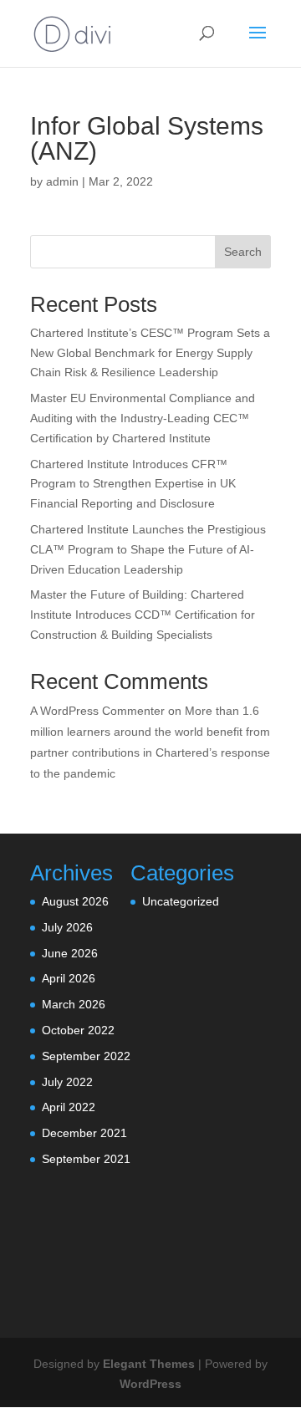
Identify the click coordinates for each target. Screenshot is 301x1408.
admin (62, 181)
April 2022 (68, 1107)
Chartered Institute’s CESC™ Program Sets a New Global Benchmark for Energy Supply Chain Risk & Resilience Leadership (150, 353)
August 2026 (75, 901)
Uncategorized (180, 901)
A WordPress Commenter (97, 710)
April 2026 (68, 978)
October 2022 (78, 1030)
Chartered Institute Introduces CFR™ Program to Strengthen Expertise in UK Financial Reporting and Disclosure (133, 484)
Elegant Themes (149, 1363)
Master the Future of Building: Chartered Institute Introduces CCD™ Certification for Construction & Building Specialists (142, 614)
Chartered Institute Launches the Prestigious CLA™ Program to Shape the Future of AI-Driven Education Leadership (148, 549)
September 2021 (86, 1159)
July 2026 (67, 927)
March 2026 (73, 1004)
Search (243, 251)
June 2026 (70, 953)
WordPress (150, 1383)
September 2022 (86, 1056)
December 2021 (84, 1133)
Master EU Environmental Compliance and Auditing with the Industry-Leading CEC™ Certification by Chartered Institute (142, 418)
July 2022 (67, 1082)
